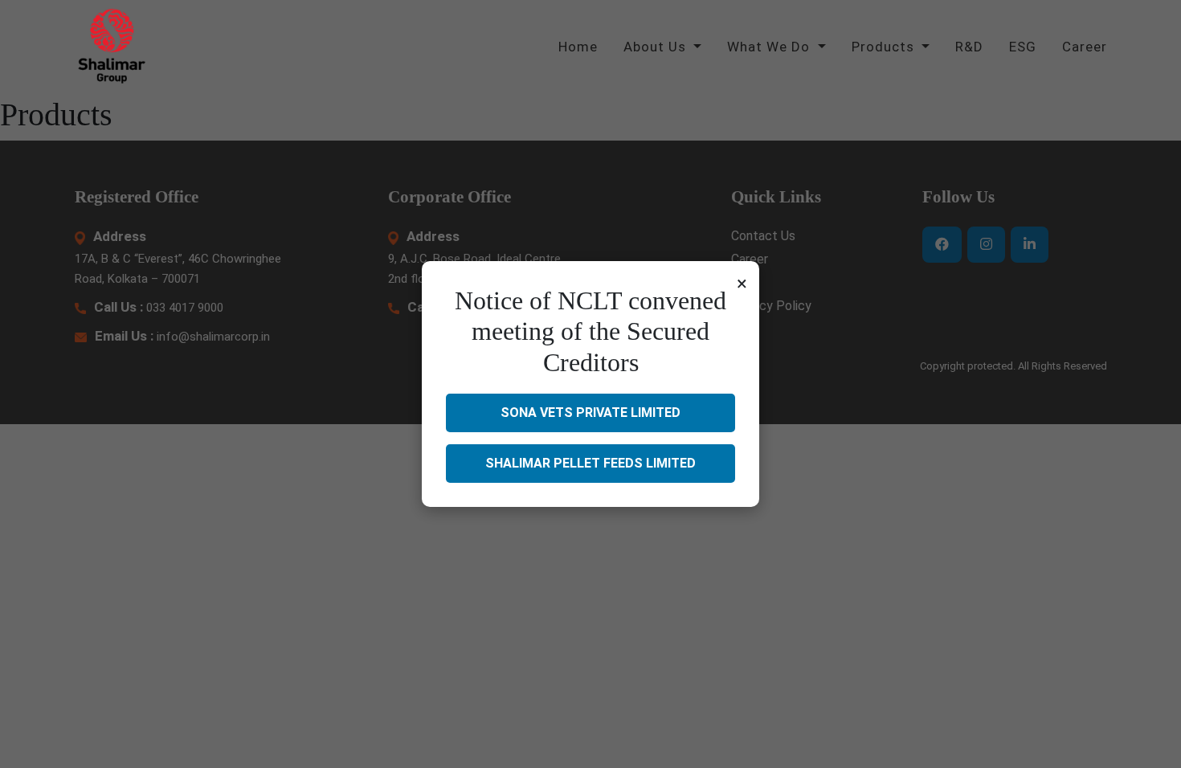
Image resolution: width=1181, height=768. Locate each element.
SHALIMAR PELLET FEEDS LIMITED (590, 463)
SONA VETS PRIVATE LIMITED (590, 412)
